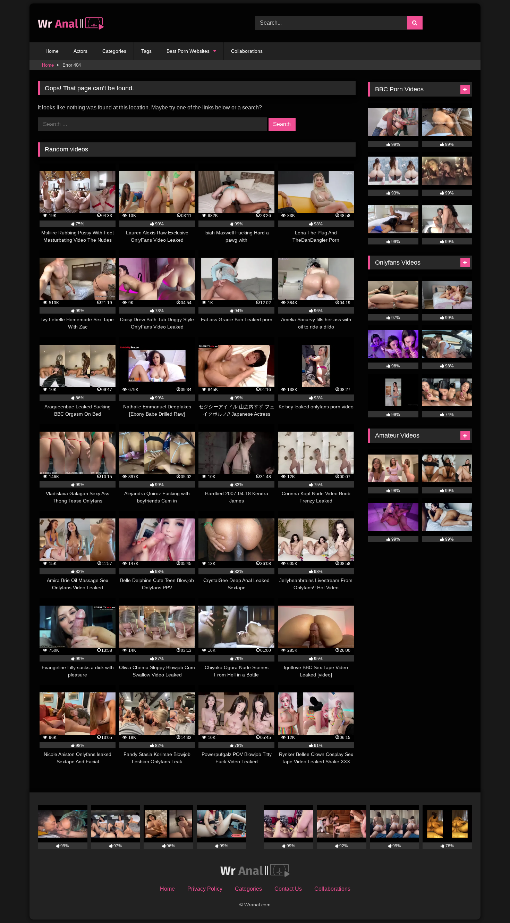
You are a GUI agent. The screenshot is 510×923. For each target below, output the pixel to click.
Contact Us (288, 889)
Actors (80, 51)
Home (52, 51)
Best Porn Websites (188, 51)
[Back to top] (488, 902)
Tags (146, 51)
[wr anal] (71, 23)
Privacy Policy (204, 889)
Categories (114, 51)
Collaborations (247, 51)
